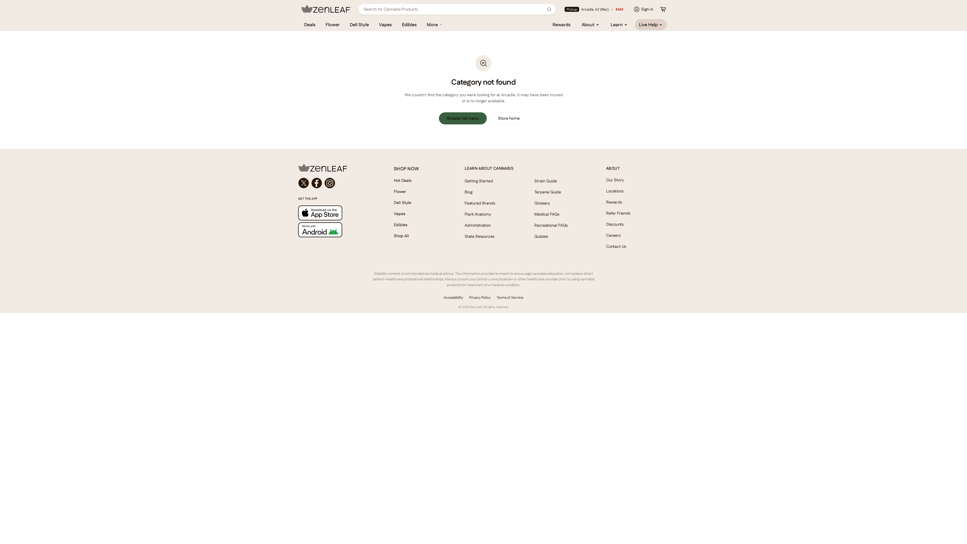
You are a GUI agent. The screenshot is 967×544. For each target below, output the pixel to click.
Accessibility (453, 297)
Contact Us (616, 246)
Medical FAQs (546, 214)
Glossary (542, 203)
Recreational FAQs (551, 225)
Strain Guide (545, 181)
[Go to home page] (336, 168)
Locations (615, 191)
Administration (478, 225)
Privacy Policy (480, 297)
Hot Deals (403, 180)
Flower (333, 24)
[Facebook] (316, 183)
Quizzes (541, 236)
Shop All (401, 236)
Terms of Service (510, 297)
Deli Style (359, 24)
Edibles (409, 24)
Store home (509, 118)
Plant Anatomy (478, 214)
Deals (310, 24)
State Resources (479, 236)
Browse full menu (463, 118)
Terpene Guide (547, 192)
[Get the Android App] (336, 229)
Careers (613, 235)
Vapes (385, 24)
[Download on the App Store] (336, 213)
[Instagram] (329, 183)
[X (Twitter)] (303, 183)
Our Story (615, 180)
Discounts (615, 224)
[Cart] (663, 9)
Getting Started (479, 181)
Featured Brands (480, 203)
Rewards (561, 24)
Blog (468, 192)
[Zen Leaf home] (326, 8)
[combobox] (454, 9)
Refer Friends (618, 213)
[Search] (549, 9)
